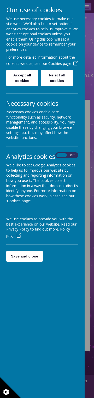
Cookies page (59, 63)
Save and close (24, 256)
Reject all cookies (57, 78)
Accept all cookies (22, 78)
